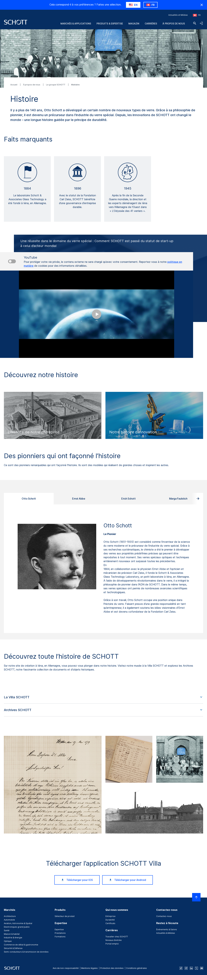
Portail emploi (112, 943)
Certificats (110, 923)
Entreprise (110, 916)
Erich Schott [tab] (128, 498)
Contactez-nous (164, 916)
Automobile (9, 920)
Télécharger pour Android (130, 880)
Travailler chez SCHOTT (116, 936)
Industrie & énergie (13, 937)
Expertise (59, 929)
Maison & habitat (12, 934)
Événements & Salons (166, 929)
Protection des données (112, 968)
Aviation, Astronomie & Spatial (18, 923)
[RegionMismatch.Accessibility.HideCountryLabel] (202, 5)
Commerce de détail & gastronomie (21, 944)
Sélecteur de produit (65, 916)
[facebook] (181, 968)
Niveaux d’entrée (113, 940)
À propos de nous (174, 23)
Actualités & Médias (165, 933)
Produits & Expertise (110, 23)
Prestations (60, 933)
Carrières (151, 23)
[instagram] (186, 968)
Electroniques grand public (17, 927)
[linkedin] (191, 968)
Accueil (14, 84)
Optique (8, 941)
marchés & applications (75, 23)
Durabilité (110, 920)
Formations (60, 936)
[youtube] (201, 968)
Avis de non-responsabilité (66, 968)
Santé (6, 930)
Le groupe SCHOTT (56, 84)
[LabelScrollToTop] (196, 897)
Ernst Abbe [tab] (78, 498)
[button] (103, 697)
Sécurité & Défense (13, 948)
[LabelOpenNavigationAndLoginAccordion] (201, 23)
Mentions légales (89, 968)
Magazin (133, 23)
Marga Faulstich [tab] (178, 498)
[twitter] (196, 968)
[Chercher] (195, 23)
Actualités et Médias (178, 15)
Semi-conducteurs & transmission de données (26, 952)
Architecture (10, 916)
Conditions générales (136, 968)
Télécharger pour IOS (79, 880)
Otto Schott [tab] (29, 498)
